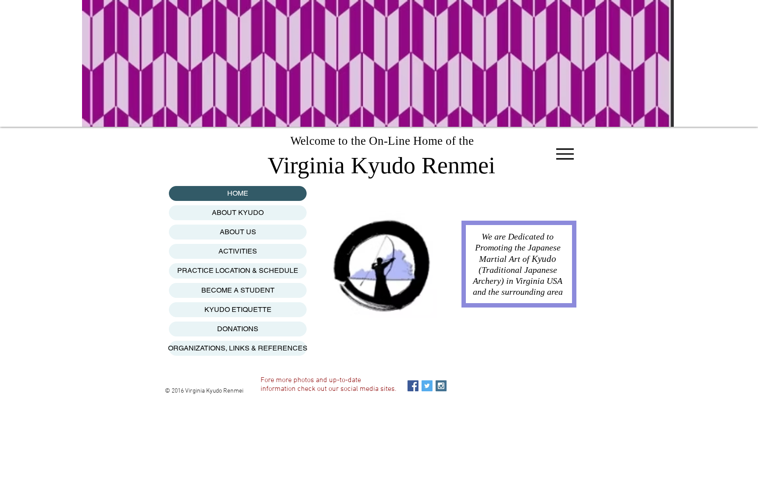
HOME (237, 193)
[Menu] (564, 153)
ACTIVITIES (237, 251)
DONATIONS (237, 329)
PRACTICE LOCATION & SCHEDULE (237, 270)
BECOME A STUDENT (238, 290)
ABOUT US (238, 232)
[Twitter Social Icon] (427, 385)
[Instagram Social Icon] (441, 385)
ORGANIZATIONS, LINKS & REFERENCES (238, 348)
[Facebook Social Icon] (413, 385)
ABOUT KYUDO (238, 212)
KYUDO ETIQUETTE (238, 309)
